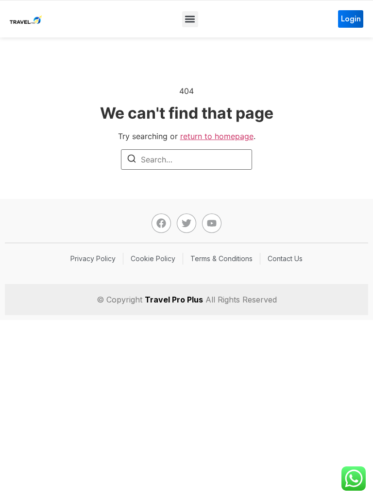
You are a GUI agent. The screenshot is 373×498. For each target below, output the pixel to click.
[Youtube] (211, 223)
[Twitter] (186, 223)
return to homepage (217, 136)
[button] (190, 19)
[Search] (131, 160)
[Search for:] (186, 159)
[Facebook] (161, 223)
